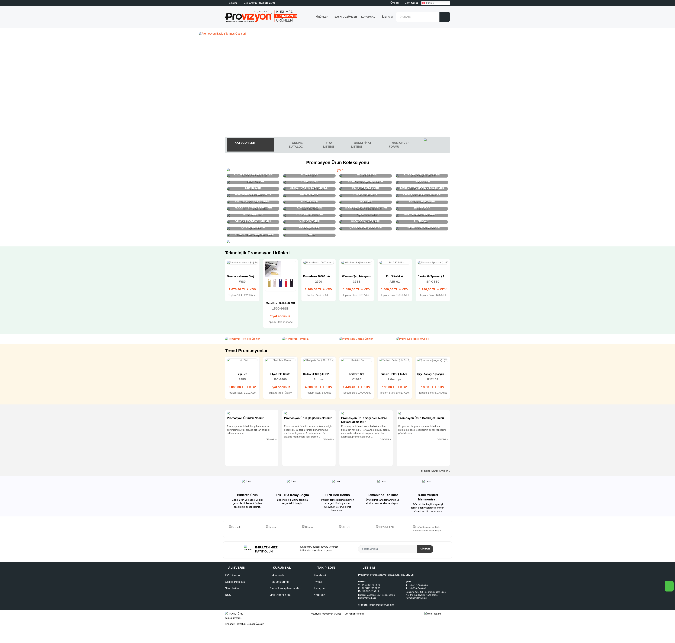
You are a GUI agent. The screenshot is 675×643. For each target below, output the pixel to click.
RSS (228, 594)
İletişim (387, 16)
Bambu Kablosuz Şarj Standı (397, 276)
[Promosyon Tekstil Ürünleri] (423, 339)
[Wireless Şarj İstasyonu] (280, 263)
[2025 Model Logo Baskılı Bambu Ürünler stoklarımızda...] (337, 34)
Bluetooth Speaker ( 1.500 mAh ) (361, 276)
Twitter (318, 581)
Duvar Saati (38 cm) (394, 373)
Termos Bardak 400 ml (433, 373)
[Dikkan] (245, 527)
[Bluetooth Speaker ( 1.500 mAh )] (356, 263)
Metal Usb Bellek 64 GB (432, 303)
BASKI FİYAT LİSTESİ (361, 144)
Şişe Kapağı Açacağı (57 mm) (359, 373)
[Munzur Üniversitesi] (393, 527)
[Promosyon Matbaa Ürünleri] (366, 339)
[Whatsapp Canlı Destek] (437, 145)
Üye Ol (394, 2)
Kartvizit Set (280, 373)
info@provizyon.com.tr (381, 604)
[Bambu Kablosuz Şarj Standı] (394, 263)
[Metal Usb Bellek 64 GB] (432, 276)
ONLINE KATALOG (296, 144)
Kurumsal (368, 16)
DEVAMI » (271, 439)
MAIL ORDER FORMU (399, 144)
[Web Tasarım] (437, 614)
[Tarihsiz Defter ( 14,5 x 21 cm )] (318, 360)
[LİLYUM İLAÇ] (319, 527)
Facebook (320, 575)
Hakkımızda (276, 575)
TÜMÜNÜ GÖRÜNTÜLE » (435, 471)
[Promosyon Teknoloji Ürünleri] (252, 339)
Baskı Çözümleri (346, 16)
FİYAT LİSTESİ (328, 144)
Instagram (320, 588)
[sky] (429, 527)
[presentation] (231, 529)
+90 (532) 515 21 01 (371, 591)
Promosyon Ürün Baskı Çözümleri (421, 418)
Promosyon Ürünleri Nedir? (245, 418)
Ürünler (322, 16)
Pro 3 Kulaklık (318, 276)
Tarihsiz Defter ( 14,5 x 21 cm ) (321, 373)
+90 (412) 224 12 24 (370, 585)
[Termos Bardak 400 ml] (432, 360)
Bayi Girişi (411, 2)
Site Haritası (232, 588)
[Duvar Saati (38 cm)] (394, 360)
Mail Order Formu (280, 594)
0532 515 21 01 (259, 3)
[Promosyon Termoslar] (309, 339)
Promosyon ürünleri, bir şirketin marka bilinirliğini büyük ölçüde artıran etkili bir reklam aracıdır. (248, 430)
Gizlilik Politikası (235, 581)
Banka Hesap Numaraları (285, 588)
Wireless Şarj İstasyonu (280, 276)
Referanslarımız (279, 581)
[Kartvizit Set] (280, 360)
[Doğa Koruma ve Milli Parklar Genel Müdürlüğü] (356, 528)
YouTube (319, 594)
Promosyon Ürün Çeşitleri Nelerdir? (308, 418)
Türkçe (429, 3)
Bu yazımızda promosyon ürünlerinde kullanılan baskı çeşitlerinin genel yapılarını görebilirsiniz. (422, 430)
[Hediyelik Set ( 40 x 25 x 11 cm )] (242, 360)
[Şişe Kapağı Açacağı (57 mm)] (356, 360)
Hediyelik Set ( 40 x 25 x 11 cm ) (246, 373)
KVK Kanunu (233, 575)
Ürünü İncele (230, 266)
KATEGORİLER (244, 142)
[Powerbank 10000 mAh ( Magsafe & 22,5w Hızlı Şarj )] (242, 263)
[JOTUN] (282, 527)
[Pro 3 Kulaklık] (318, 263)
